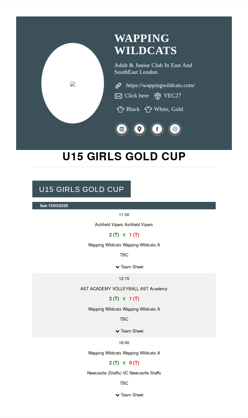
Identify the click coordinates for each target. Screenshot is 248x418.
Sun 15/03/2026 (54, 205)
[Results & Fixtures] (121, 135)
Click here (137, 95)
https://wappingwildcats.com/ (160, 85)
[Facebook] (157, 135)
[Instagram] (175, 135)
